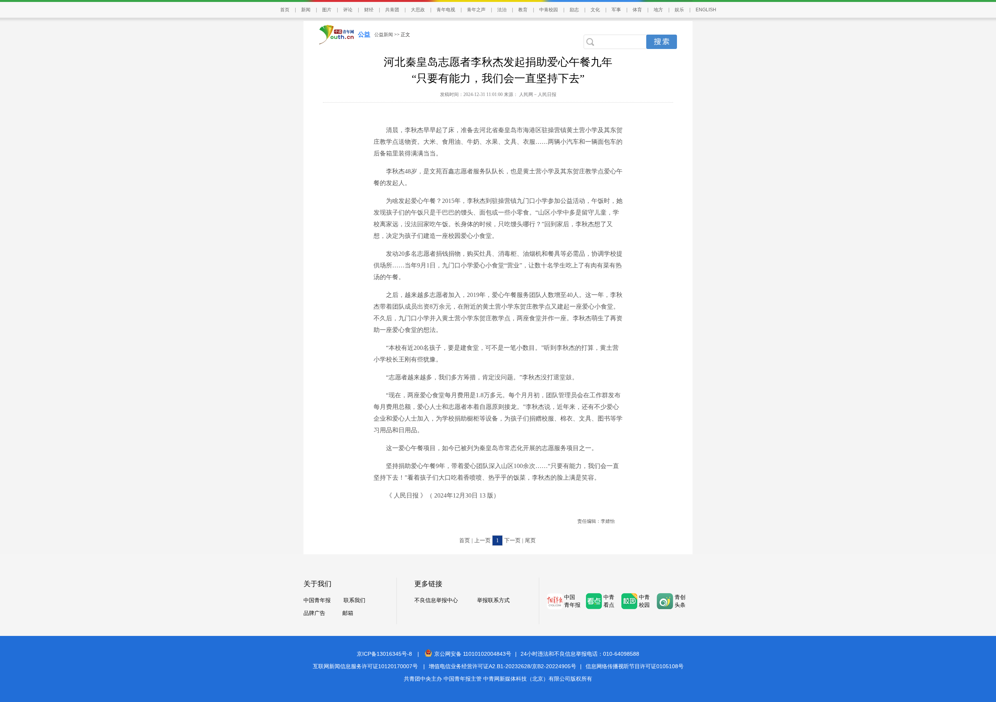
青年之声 (476, 9)
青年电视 (446, 9)
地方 (658, 9)
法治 (502, 9)
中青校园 (548, 9)
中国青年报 (317, 600)
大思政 (418, 9)
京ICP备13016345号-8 (384, 654)
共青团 (392, 9)
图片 (326, 9)
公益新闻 (383, 34)
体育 (637, 9)
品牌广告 (314, 613)
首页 (284, 9)
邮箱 (347, 613)
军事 (616, 9)
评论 (347, 9)
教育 (523, 9)
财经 (369, 9)
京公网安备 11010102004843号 (472, 654)
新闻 (305, 9)
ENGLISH (706, 9)
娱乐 (679, 9)
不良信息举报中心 (436, 600)
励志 (574, 9)
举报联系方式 (493, 600)
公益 (364, 34)
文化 (595, 9)
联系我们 (354, 600)
